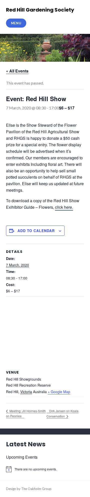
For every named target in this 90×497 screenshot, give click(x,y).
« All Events (17, 71)
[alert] (45, 469)
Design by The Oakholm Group (29, 489)
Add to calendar (36, 230)
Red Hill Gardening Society (40, 9)
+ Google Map (59, 391)
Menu (16, 23)
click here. (64, 207)
